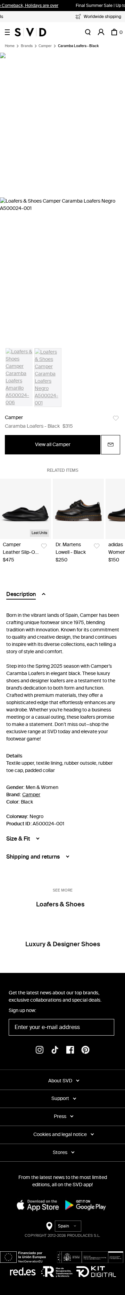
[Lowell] (78, 509)
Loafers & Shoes (60, 904)
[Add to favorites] (115, 418)
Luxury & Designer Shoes (62, 944)
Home (10, 46)
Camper (45, 46)
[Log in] (101, 32)
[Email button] (110, 444)
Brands (27, 46)
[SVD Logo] (30, 32)
